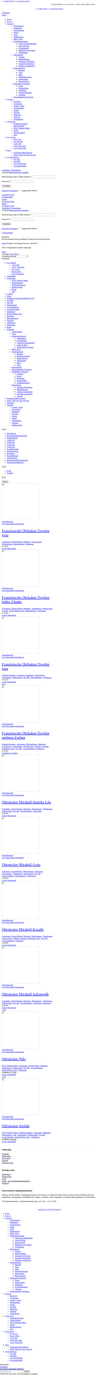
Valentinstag (18, 119)
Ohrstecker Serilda (15, 1126)
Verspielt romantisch (26, 64)
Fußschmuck (19, 37)
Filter (4, 252)
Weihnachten (19, 108)
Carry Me (17, 144)
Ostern (16, 110)
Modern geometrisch (27, 66)
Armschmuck (19, 30)
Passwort (6, 181)
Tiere (21, 73)
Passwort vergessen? (10, 191)
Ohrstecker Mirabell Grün (21, 865)
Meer (21, 75)
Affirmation (23, 53)
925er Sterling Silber (22, 128)
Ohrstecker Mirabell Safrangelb (25, 994)
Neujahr (17, 113)
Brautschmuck (19, 133)
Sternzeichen (24, 88)
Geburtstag (18, 104)
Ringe (16, 33)
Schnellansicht (7, 522)
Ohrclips (10, 321)
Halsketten (18, 28)
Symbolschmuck (25, 93)
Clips (16, 35)
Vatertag (17, 117)
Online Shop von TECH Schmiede (49, 1209)
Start (4, 243)
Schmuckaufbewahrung (23, 153)
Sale (15, 135)
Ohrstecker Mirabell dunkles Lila (26, 802)
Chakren (22, 95)
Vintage (22, 57)
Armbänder (11, 276)
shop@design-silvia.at (23, 1)
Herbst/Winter (19, 126)
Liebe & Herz (24, 46)
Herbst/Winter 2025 (14, 314)
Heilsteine (22, 90)
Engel (21, 86)
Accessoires (11, 263)
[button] (9, 549)
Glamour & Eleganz (26, 61)
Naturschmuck (19, 68)
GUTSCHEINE (20, 164)
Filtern (5, 482)
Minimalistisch (12, 318)
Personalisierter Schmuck (23, 97)
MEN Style (18, 39)
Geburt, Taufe (19, 106)
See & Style (18, 141)
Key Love (18, 139)
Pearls (16, 130)
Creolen (10, 294)
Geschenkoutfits (20, 166)
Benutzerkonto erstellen (19, 172)
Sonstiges (10, 403)
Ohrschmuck (19, 26)
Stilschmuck (18, 55)
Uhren (14, 418)
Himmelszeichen (25, 77)
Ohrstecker (11, 325)
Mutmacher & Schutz (27, 50)
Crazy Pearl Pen (20, 148)
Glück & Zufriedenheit (27, 44)
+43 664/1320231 (9, 1)
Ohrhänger (11, 323)
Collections (11, 278)
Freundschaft (24, 48)
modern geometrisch (25, 392)
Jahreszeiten (23, 79)
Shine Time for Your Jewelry (25, 155)
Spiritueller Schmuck (22, 84)
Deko (9, 296)
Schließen (4, 1367)
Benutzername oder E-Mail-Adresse (16, 177)
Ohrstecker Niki (14, 1059)
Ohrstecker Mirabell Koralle (23, 929)
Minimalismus (24, 59)
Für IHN (17, 162)
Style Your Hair (20, 146)
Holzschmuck (24, 81)
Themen (10, 405)
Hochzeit (17, 101)
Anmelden (6, 186)
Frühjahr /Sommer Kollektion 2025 (20, 298)
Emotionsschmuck (21, 41)
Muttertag (17, 115)
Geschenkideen (13, 307)
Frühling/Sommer (20, 124)
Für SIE (17, 159)
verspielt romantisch (24, 394)
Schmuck (10, 329)
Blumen (22, 70)
